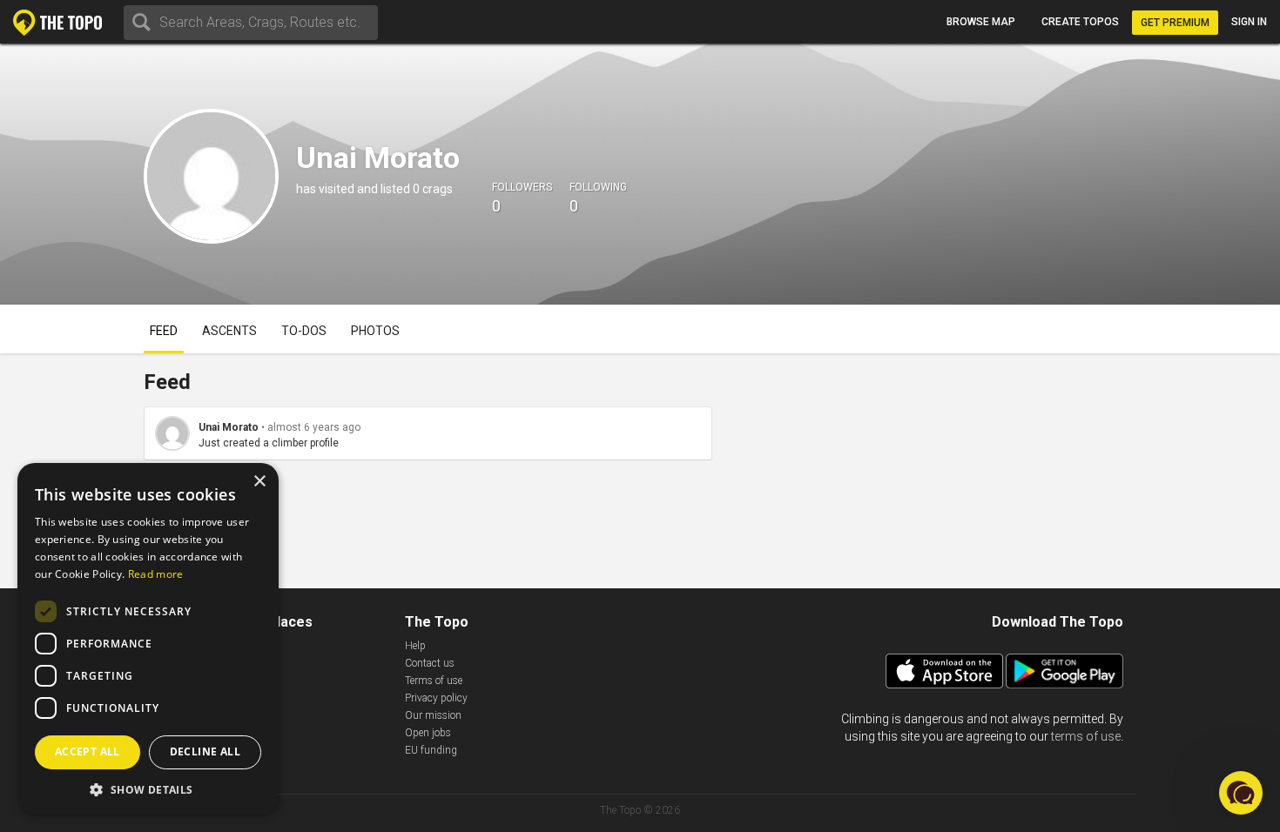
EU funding (431, 750)
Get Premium (1175, 23)
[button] (148, 789)
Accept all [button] (87, 751)
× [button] (259, 481)
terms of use (1086, 736)
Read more (156, 574)
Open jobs (428, 733)
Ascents (229, 331)
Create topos (1080, 22)
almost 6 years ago (313, 427)
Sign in (1249, 22)
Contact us (430, 663)
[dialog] (148, 639)
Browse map (981, 22)
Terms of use (433, 680)
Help (415, 646)
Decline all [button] (205, 751)
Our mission (433, 715)
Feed (164, 331)
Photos (375, 331)
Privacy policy (436, 698)
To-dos (304, 331)
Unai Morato (229, 427)
